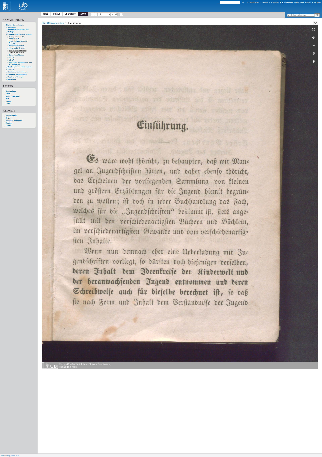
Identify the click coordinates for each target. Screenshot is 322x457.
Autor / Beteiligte (13, 96)
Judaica (11, 69)
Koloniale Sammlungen (17, 74)
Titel (45, 14)
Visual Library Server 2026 (10, 455)
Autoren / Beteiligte (14, 120)
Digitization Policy (302, 2)
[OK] (243, 2)
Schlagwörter (11, 115)
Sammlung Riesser (16, 55)
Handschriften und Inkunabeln (20, 67)
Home (265, 2)
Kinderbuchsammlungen (18, 72)
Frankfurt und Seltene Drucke (20, 34)
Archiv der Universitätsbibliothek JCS (18, 28)
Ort (7, 99)
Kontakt (276, 2)
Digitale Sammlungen (15, 25)
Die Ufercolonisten (53, 23)
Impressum (288, 2)
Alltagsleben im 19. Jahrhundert (17, 38)
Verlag (8, 101)
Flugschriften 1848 (16, 45)
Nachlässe (12, 79)
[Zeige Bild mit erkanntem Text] (121, 14)
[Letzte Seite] (116, 14)
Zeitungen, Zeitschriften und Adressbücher (20, 63)
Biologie (11, 32)
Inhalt (56, 14)
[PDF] (314, 53)
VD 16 (11, 57)
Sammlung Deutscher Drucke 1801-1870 (17, 51)
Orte (8, 118)
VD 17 (11, 60)
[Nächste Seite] (112, 14)
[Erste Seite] (92, 14)
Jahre (8, 125)
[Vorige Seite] (96, 14)
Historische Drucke (17, 48)
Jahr (8, 104)
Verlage (9, 123)
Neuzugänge (11, 91)
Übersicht (70, 14)
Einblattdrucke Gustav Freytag (18, 42)
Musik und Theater (15, 77)
